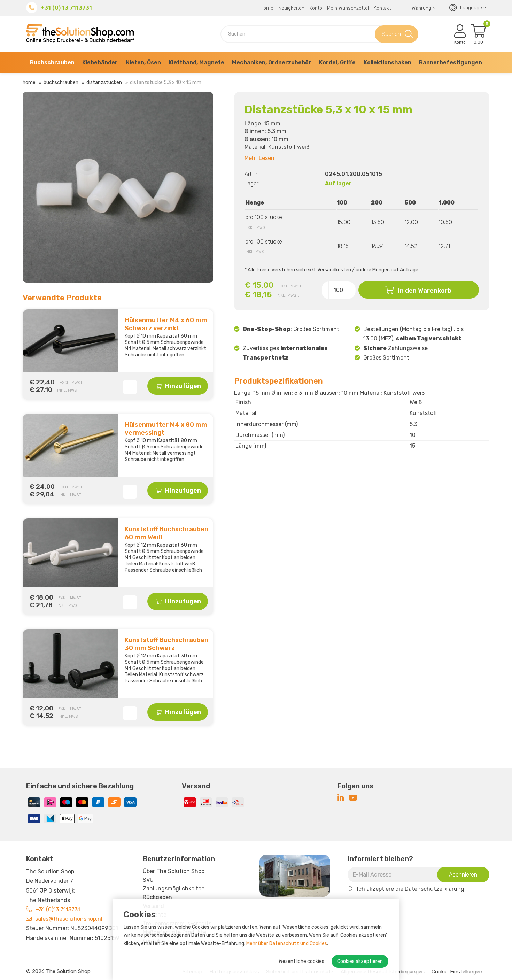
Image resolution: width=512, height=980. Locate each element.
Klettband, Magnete (196, 62)
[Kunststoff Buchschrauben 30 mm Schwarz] (68, 663)
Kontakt (382, 8)
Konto (315, 8)
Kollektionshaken (387, 62)
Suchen (391, 34)
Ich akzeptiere (410, 889)
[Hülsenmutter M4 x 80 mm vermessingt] (68, 445)
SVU (148, 880)
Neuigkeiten (291, 8)
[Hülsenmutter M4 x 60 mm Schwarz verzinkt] (68, 340)
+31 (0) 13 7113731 (66, 8)
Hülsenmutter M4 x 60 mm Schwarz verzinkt (166, 324)
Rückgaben (157, 897)
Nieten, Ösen (143, 62)
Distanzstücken (104, 82)
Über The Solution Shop (173, 871)
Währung (421, 8)
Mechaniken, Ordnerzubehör (271, 62)
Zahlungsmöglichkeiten (174, 888)
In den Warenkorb (424, 290)
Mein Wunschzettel (348, 8)
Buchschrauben (52, 62)
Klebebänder (100, 62)
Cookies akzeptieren (360, 961)
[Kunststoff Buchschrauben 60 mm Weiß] (68, 552)
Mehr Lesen (259, 158)
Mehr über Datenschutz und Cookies (286, 944)
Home (266, 8)
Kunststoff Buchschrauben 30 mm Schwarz (166, 644)
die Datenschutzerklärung (429, 889)
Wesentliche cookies (301, 961)
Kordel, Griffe (337, 62)
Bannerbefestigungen (450, 62)
